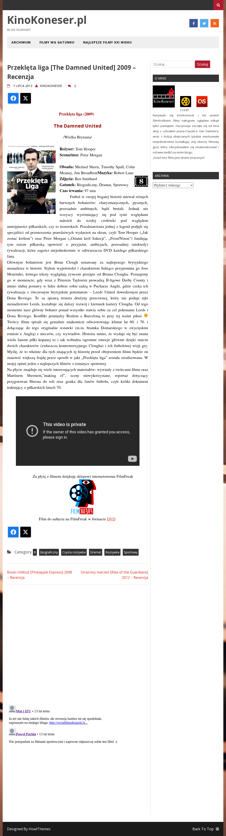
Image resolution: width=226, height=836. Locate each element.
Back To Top (203, 829)
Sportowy (130, 552)
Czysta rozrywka (74, 552)
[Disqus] (77, 644)
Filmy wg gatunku (57, 42)
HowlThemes (40, 829)
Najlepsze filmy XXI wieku (107, 42)
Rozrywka (112, 552)
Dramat (95, 552)
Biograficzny (49, 552)
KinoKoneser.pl (47, 20)
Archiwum (21, 42)
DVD (111, 518)
